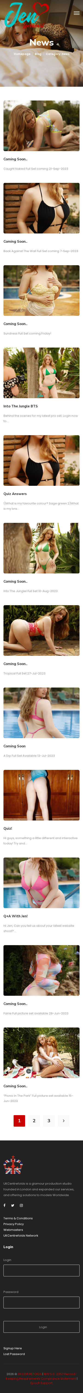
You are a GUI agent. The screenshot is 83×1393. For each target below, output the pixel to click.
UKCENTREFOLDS (30, 1374)
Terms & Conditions (18, 1218)
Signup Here (12, 1348)
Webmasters (13, 1230)
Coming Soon (14, 746)
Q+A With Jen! (15, 916)
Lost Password (14, 1354)
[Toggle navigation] (77, 13)
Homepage (22, 54)
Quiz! (7, 828)
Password (10, 1292)
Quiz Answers (15, 494)
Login (7, 1260)
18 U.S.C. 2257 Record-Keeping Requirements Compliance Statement (41, 1376)
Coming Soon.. (15, 159)
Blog (38, 54)
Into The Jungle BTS (20, 406)
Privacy (9, 1224)
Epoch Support (41, 1383)
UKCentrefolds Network (20, 1235)
